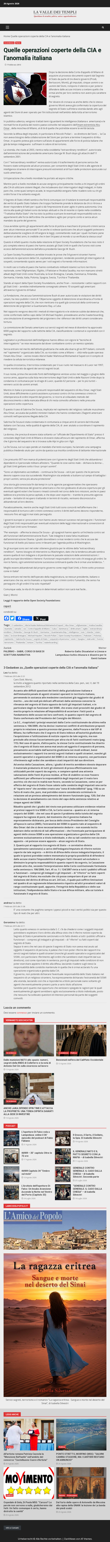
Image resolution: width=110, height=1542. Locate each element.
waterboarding (50, 642)
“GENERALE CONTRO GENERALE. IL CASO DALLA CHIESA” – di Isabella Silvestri (63, 1192)
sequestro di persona (59, 639)
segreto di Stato (41, 639)
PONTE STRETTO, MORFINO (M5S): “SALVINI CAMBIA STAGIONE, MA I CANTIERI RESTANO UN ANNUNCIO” (81, 1434)
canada (17, 628)
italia (6, 635)
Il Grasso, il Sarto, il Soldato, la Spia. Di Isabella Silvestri (63, 1138)
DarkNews (69, 1538)
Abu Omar (69, 625)
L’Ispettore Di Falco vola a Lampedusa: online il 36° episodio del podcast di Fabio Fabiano (11, 1138)
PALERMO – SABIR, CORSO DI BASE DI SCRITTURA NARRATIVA (24, 651)
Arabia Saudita (95, 625)
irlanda (90, 632)
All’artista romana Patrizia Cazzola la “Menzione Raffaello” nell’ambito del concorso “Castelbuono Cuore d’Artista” (29, 1434)
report (7, 606)
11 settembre (17, 625)
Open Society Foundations (70, 635)
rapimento (8, 639)
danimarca (63, 628)
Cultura (10, 1447)
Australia (8, 628)
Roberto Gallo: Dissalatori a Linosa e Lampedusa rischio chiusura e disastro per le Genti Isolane (80, 653)
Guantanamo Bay (59, 632)
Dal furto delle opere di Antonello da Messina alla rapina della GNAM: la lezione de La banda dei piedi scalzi (81, 1483)
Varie (18, 43)
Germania (44, 632)
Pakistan (88, 635)
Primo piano (72, 1495)
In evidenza (9, 43)
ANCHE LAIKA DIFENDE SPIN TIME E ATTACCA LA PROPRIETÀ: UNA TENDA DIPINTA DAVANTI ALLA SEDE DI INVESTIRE (29, 1089)
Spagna (81, 639)
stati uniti (91, 639)
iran (83, 632)
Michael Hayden (35, 635)
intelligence (74, 632)
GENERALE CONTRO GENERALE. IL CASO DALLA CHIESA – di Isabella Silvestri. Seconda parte (63, 1174)
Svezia (100, 639)
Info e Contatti (12, 1527)
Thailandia (20, 642)
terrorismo (9, 642)
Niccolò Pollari (50, 635)
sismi (73, 639)
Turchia (39, 642)
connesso (22, 1012)
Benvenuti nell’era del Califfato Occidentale (81, 1040)
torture (30, 642)
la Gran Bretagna (18, 635)
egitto (85, 628)
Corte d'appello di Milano (39, 628)
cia (24, 628)
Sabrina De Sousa (24, 639)
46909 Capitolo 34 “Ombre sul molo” (11, 1174)
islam (97, 632)
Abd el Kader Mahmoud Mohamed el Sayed (44, 625)
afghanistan (81, 625)
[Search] (103, 27)
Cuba (54, 628)
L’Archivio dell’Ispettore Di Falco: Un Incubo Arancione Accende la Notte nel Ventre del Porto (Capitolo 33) (11, 1192)
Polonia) (97, 635)
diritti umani (75, 628)
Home (7, 36)
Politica (74, 1053)
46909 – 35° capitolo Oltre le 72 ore (11, 1156)
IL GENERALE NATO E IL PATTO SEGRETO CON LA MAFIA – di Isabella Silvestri (63, 1156)
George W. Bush (31, 632)
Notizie (62, 1495)
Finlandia (18, 632)
